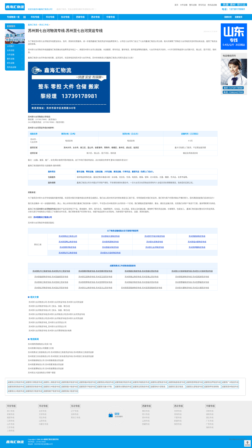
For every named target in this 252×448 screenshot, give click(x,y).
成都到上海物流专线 (51, 382)
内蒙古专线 (43, 424)
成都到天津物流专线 (34, 382)
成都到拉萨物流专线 (212, 382)
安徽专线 (10, 414)
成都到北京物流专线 (16, 382)
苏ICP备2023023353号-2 (238, 439)
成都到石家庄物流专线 (176, 387)
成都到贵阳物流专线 (16, 387)
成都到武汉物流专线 (34, 391)
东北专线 (75, 406)
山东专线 (10, 424)
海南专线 (209, 427)
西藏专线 (145, 424)
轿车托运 (202, 5)
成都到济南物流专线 (141, 382)
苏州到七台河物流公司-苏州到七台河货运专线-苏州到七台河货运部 (56, 302)
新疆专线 (178, 421)
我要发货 (228, 17)
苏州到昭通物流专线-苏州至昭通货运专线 (192, 277)
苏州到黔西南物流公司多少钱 (40, 344)
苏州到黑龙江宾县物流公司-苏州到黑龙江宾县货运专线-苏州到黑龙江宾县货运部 (61, 352)
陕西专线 (178, 424)
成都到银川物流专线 (69, 387)
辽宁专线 (74, 411)
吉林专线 (74, 414)
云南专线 (145, 421)
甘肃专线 (178, 411)
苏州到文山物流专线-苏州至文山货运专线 (95, 288)
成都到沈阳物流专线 (141, 387)
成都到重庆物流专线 (69, 382)
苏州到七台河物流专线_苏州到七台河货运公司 (47, 322)
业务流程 (10, 50)
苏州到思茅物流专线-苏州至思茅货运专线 (95, 282)
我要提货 (238, 17)
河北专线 (42, 417)
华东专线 (11, 406)
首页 (176, 5)
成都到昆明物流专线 (194, 382)
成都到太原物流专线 (194, 387)
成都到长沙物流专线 (16, 391)
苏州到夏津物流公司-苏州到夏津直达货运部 (46, 364)
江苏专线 (10, 427)
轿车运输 (10, 63)
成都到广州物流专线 (230, 382)
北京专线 (42, 411)
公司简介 (10, 46)
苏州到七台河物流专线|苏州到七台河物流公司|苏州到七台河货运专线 (57, 314)
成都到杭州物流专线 (105, 382)
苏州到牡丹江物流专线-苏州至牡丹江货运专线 (51, 271)
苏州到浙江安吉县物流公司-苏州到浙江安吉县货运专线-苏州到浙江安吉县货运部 (61, 356)
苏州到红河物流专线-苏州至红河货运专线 (51, 288)
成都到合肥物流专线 (159, 382)
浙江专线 (10, 411)
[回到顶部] (247, 443)
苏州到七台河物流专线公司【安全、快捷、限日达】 (50, 306)
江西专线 (10, 421)
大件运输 (183, 5)
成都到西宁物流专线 (87, 387)
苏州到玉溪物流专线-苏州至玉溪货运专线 (95, 277)
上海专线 (10, 431)
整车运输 (193, 5)
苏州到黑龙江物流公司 (42, 217)
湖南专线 (209, 414)
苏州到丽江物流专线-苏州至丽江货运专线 (51, 282)
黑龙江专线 (43, 25)
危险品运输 (212, 5)
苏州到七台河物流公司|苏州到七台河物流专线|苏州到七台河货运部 (56, 318)
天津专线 (42, 414)
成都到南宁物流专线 (51, 391)
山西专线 (42, 421)
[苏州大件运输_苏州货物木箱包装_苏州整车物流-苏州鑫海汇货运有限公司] (15, 6)
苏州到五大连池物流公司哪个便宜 (42, 373)
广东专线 (209, 421)
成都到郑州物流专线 (230, 387)
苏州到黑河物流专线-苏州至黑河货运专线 (95, 271)
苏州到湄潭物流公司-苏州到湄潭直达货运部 (46, 368)
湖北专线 (209, 417)
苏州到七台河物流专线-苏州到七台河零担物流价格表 (50, 330)
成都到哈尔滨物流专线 (159, 387)
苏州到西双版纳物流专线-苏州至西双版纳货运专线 (141, 288)
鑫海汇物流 (32, 25)
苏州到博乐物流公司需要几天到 (41, 348)
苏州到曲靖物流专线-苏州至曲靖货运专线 (51, 277)
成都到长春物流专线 (123, 387)
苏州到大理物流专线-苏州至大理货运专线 (192, 288)
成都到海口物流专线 (69, 391)
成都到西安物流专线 (34, 387)
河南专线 (209, 411)
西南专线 (146, 406)
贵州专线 (145, 417)
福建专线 (10, 417)
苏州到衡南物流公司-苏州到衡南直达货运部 (46, 360)
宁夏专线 (178, 417)
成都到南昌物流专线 (176, 382)
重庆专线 (145, 411)
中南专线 (210, 406)
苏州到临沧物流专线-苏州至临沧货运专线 (141, 282)
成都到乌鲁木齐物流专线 (105, 387)
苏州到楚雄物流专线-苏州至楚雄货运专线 (192, 282)
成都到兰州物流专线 (51, 387)
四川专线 (145, 414)
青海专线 (178, 414)
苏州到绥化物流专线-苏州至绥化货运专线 (141, 271)
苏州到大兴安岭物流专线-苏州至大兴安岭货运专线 (192, 271)
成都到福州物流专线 (87, 382)
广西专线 (209, 424)
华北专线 (43, 406)
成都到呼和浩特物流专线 (212, 387)
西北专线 (178, 406)
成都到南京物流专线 (123, 382)
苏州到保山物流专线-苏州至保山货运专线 (141, 277)
